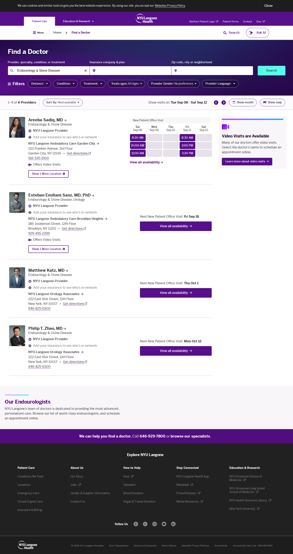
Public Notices (169, 545)
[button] (268, 5)
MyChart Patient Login (202, 21)
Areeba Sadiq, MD (45, 120)
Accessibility (221, 545)
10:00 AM (137, 145)
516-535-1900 (38, 158)
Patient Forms (231, 21)
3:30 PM (187, 153)
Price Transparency (119, 545)
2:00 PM (187, 145)
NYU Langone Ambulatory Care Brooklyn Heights (65, 219)
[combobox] (48, 70)
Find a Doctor (81, 32)
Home (57, 32)
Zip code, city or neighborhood (191, 62)
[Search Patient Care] (225, 33)
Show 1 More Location (46, 174)
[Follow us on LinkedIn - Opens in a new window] (173, 524)
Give (259, 21)
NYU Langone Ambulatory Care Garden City (61, 143)
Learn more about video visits (245, 161)
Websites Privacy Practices (195, 545)
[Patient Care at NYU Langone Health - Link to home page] (146, 18)
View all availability (145, 162)
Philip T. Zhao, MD (45, 328)
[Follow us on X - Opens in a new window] (145, 524)
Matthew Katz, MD (46, 270)
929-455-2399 (39, 233)
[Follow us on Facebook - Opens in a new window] (136, 524)
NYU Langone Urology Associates (53, 294)
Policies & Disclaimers (145, 545)
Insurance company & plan (107, 62)
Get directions (77, 153)
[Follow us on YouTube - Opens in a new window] (164, 524)
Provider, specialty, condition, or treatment (36, 62)
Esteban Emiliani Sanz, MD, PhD (59, 195)
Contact (247, 21)
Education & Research (77, 21)
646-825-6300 (39, 308)
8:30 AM (138, 137)
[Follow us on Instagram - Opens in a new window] (154, 524)
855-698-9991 (265, 545)
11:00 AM (138, 153)
